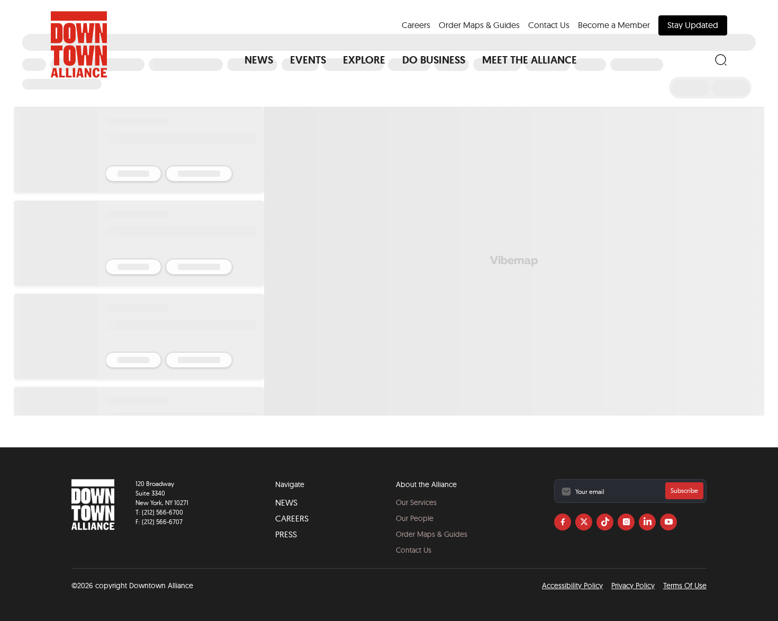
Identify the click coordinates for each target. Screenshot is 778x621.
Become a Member (614, 25)
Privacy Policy (633, 585)
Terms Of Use (685, 585)
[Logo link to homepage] (79, 44)
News (286, 502)
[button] (259, 59)
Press (286, 534)
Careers (416, 25)
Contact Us (548, 25)
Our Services (416, 502)
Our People (414, 518)
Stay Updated (692, 25)
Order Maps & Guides (479, 25)
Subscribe (684, 490)
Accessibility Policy (572, 585)
